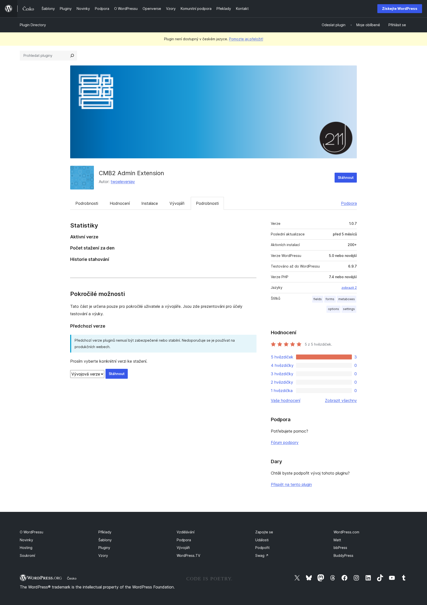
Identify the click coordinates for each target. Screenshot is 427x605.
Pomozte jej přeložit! (246, 39)
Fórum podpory (285, 442)
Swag (262, 555)
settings (349, 309)
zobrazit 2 (349, 288)
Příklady (104, 532)
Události (262, 540)
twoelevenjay (123, 181)
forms (330, 299)
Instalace (149, 203)
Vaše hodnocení (285, 400)
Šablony (105, 540)
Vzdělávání (185, 532)
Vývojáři (177, 203)
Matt (337, 540)
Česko (72, 578)
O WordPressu (31, 532)
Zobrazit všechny (341, 400)
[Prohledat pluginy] (72, 56)
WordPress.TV (188, 555)
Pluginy (104, 547)
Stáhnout (346, 177)
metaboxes (346, 299)
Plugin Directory (33, 25)
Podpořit (262, 547)
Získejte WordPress (399, 8)
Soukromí (27, 555)
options (333, 309)
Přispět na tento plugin (291, 484)
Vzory (103, 555)
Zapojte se (264, 532)
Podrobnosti (86, 203)
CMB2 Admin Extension (131, 173)
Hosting (26, 547)
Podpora (349, 203)
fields (318, 299)
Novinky (26, 540)
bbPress (340, 547)
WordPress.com (346, 532)
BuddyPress (343, 555)
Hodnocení (120, 203)
